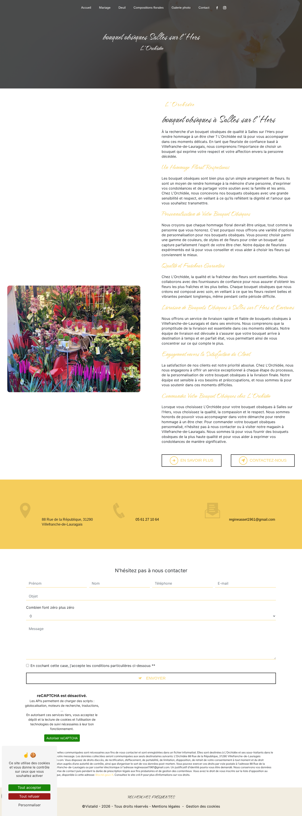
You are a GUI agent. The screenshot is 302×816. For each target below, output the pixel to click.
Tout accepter (29, 787)
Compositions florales (149, 7)
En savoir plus (196, 460)
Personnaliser (29, 805)
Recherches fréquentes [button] (151, 797)
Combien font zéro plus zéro (50, 607)
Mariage (105, 7)
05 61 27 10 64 (147, 519)
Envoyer (156, 678)
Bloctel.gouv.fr (104, 774)
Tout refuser (29, 796)
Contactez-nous (268, 460)
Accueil (86, 7)
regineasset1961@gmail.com (252, 519)
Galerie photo (181, 7)
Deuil (122, 7)
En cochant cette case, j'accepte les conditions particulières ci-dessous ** (93, 665)
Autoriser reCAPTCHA (62, 738)
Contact (204, 7)
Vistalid (91, 806)
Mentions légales (166, 806)
